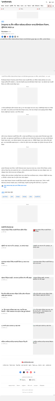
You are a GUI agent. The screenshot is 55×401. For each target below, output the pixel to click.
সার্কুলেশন (24, 385)
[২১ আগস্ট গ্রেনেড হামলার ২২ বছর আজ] (43, 332)
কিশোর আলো (12, 365)
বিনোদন (29, 6)
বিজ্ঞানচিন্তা (18, 365)
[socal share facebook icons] (2, 37)
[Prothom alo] (6, 2)
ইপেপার (40, 365)
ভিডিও (42, 6)
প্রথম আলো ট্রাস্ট (24, 365)
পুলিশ (12, 197)
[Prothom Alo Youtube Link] (31, 372)
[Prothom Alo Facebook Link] (21, 372)
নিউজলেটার (42, 385)
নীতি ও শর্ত (30, 385)
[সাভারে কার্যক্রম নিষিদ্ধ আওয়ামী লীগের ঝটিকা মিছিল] (43, 236)
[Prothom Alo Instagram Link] (28, 372)
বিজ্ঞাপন (18, 385)
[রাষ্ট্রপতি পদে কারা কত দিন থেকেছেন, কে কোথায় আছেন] (43, 252)
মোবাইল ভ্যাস (48, 365)
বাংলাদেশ (7, 6)
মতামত (22, 6)
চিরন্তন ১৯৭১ (34, 365)
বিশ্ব (15, 6)
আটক (31, 197)
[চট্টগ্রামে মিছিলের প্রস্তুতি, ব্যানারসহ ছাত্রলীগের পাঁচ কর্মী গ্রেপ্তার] (43, 284)
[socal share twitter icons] (5, 37)
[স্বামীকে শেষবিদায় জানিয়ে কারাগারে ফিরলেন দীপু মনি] (43, 348)
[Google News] (34, 372)
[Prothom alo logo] (27, 362)
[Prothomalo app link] (22, 380)
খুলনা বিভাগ (5, 197)
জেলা (2, 21)
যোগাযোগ (36, 385)
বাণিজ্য (18, 6)
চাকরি (33, 6)
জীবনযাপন (37, 6)
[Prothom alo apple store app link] (32, 380)
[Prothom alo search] (46, 2)
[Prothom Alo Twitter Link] (24, 372)
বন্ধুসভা (30, 365)
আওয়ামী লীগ (37, 197)
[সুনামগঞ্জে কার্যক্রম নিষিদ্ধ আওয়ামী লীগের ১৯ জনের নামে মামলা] (43, 268)
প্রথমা (44, 365)
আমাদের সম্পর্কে (12, 385)
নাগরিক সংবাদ (6, 365)
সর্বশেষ (2, 6)
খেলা (25, 6)
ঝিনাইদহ (24, 197)
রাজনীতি (11, 6)
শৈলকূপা (18, 197)
